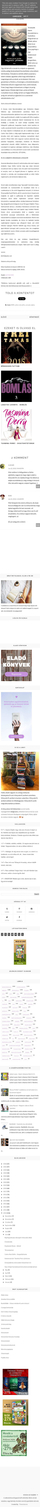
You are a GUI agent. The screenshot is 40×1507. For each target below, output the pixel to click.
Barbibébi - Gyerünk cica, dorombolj (21, 1124)
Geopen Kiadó (6, 1056)
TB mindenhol (9, 1250)
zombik (27, 1052)
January (7, 1282)
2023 (5, 1173)
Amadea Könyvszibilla (8, 1299)
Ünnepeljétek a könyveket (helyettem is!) (18, 1263)
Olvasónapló (5, 1353)
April (6, 1273)
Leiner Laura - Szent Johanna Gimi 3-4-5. (22, 1074)
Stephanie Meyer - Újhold (13, 1246)
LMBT (3, 1045)
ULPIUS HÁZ (9, 275)
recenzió (15, 1007)
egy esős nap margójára (17, 1140)
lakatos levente (27, 1056)
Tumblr (7, 912)
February (8, 1279)
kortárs (30, 1004)
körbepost (5, 1035)
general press (6, 1021)
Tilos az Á (16, 1056)
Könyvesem (5, 1332)
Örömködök (8, 1242)
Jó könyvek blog (6, 1324)
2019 (5, 1185)
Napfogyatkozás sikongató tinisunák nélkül (18, 1237)
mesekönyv (27, 1045)
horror (17, 1021)
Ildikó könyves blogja (7, 1320)
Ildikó (11, 465)
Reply (38, 486)
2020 (5, 1182)
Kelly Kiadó (16, 1035)
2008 (13, 1028)
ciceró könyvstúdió (14, 1045)
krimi (3, 997)
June (6, 1234)
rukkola (28, 1018)
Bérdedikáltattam (10, 366)
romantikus (15, 990)
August (7, 1228)
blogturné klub (6, 987)
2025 (5, 1167)
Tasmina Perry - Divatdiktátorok (17, 443)
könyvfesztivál (28, 1035)
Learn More (17, 16)
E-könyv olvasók (6, 1316)
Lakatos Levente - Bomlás (14, 405)
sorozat (28, 305)
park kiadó (5, 1059)
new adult (17, 1025)
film (13, 1004)
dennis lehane (23, 1028)
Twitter (7, 920)
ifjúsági (26, 990)
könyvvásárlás (28, 1021)
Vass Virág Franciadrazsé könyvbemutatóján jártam (21, 1267)
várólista (4, 1004)
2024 (5, 1170)
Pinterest (19, 912)
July (6, 1231)
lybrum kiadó (16, 1059)
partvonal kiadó (6, 1042)
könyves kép (5, 1025)
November (8, 1219)
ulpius (33, 305)
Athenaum (5, 1038)
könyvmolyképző (29, 994)
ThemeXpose (23, 1504)
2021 (5, 1179)
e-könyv (18, 1042)
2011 (25, 1059)
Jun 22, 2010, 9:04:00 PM (16, 468)
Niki (10, 496)
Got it (25, 16)
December (8, 1216)
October (8, 1222)
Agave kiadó (15, 1011)
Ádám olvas (4, 1295)
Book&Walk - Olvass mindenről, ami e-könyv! (15, 1303)
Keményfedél (5, 1328)
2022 (5, 1176)
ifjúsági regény (21, 987)
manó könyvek (6, 1014)
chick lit (16, 1031)
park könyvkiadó (16, 1052)
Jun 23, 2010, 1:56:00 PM (16, 499)
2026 (5, 1164)
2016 (18, 994)
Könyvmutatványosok (8, 1345)
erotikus (4, 1011)
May (6, 1270)
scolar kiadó (5, 1049)
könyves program (16, 1018)
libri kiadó (19, 1000)
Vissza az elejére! (30, 1495)
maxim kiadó (29, 1000)
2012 (16, 1014)
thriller (24, 1007)
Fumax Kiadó (17, 1049)
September (8, 1225)
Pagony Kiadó (29, 1049)
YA (2, 1000)
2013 (9, 1000)
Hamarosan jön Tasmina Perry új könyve (17, 1258)
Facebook (19, 920)
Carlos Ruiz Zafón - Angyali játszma (16, 1254)
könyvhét (32, 1038)
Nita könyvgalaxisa (7, 1349)
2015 (10, 994)
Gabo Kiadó (26, 1014)
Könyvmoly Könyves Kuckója (10, 1337)
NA (13, 1038)
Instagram (32, 912)
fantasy (4, 1018)
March (7, 1276)
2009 (12, 305)
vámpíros (4, 1028)
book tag (4, 1052)
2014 (3, 994)
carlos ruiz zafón (20, 305)
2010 (24, 1011)
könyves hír (21, 1038)
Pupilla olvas (5, 1357)
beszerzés (5, 1007)
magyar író (13, 997)
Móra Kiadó (5, 1031)
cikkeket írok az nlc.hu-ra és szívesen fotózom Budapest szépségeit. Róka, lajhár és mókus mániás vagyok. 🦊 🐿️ (19, 814)
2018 (5, 1188)
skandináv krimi (27, 1031)
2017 (5, 1191)
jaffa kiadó (28, 1042)
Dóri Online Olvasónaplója (9, 1312)
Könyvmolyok (5, 1341)
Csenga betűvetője (7, 1307)
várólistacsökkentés (27, 997)
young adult (28, 1025)
